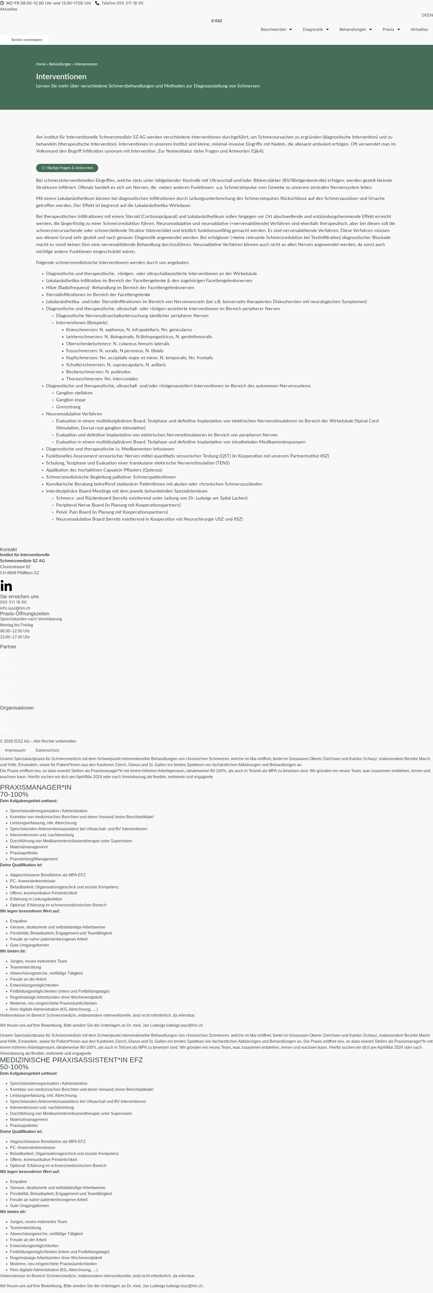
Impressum (15, 750)
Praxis (388, 29)
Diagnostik (313, 29)
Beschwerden (273, 29)
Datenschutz (47, 750)
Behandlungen (353, 29)
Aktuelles (419, 29)
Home (41, 64)
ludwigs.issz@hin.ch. (185, 1025)
